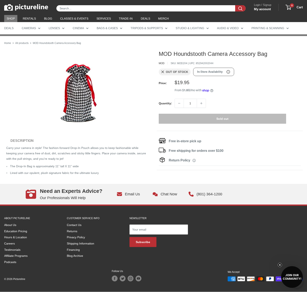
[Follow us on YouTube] (138, 278)
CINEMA (78, 28)
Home (7, 43)
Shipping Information (80, 243)
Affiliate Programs (16, 255)
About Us (10, 225)
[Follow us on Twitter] (123, 278)
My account (262, 9)
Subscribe (143, 242)
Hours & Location (15, 237)
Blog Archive (75, 255)
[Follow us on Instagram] (130, 278)
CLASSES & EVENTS (74, 18)
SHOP (11, 18)
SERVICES (103, 18)
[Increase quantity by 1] (201, 103)
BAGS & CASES (107, 28)
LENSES (54, 28)
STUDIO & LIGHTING (190, 28)
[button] (292, 277)
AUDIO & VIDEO (228, 28)
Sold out (222, 118)
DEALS (145, 18)
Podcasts (10, 262)
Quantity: (165, 103)
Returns (72, 231)
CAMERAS (29, 28)
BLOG (48, 18)
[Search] (240, 8)
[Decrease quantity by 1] (179, 103)
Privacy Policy (76, 237)
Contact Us (74, 225)
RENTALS (29, 18)
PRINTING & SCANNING (267, 28)
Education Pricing (15, 231)
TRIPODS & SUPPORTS (147, 28)
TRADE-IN (126, 18)
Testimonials (12, 249)
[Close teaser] (280, 265)
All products (22, 43)
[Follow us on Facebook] (115, 278)
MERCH (163, 18)
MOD (162, 63)
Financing (73, 249)
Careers (9, 243)
